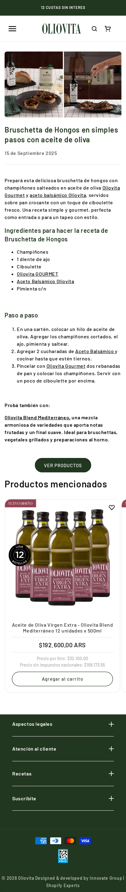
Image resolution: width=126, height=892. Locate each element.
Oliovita (26, 878)
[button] (12, 28)
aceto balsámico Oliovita (58, 195)
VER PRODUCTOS (63, 465)
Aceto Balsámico (95, 351)
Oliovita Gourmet (66, 366)
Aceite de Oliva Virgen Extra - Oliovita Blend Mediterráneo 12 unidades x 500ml (62, 627)
